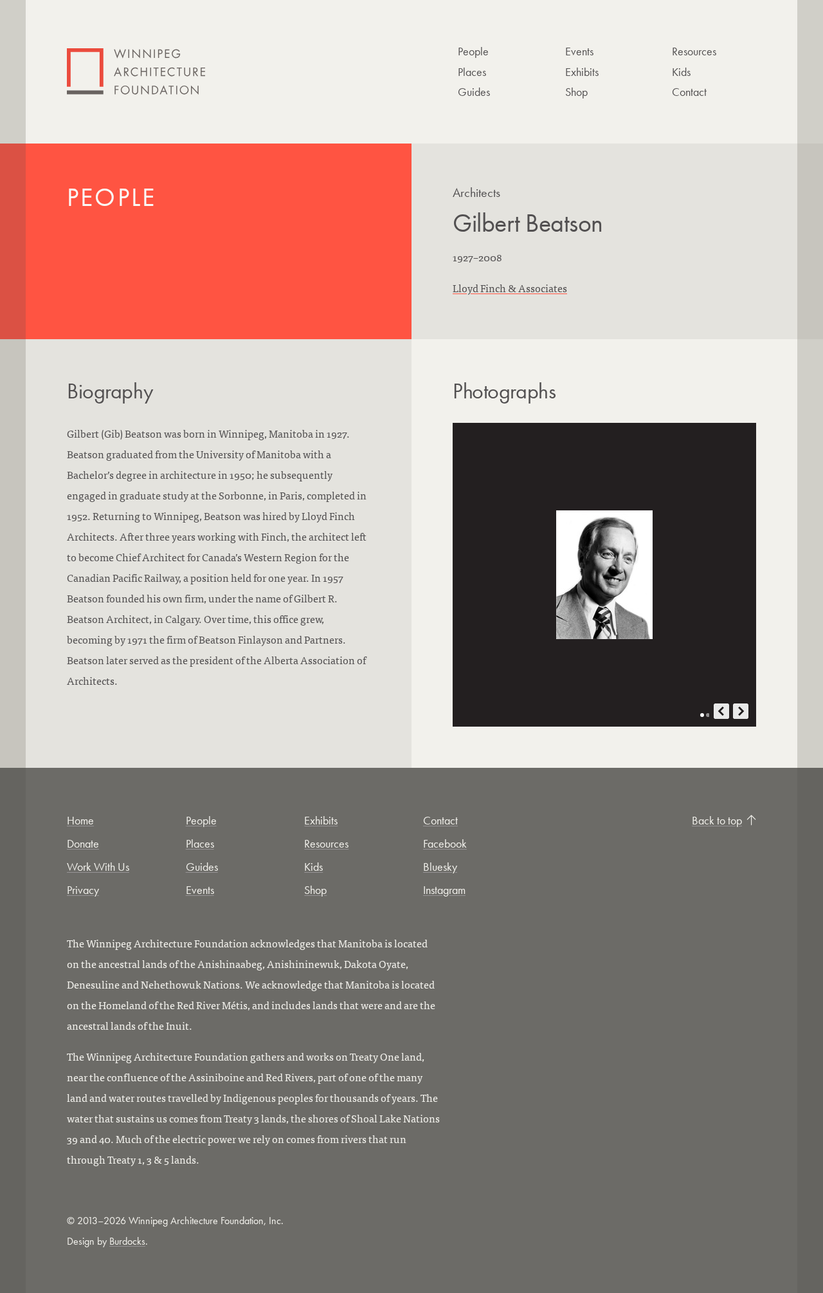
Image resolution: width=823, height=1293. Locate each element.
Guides (474, 91)
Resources (694, 51)
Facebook (445, 843)
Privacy (83, 889)
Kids (681, 71)
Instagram (444, 889)
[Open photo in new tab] (604, 575)
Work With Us (98, 866)
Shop (576, 91)
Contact (689, 91)
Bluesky (440, 866)
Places (472, 71)
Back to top (717, 820)
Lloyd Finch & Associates (510, 287)
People (473, 51)
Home (80, 820)
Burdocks (127, 1241)
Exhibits (582, 71)
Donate (83, 843)
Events (579, 51)
